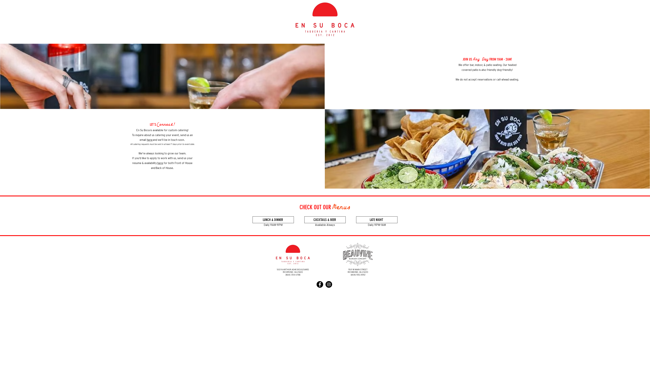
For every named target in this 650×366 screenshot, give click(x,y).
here (150, 140)
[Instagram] (329, 284)
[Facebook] (320, 284)
